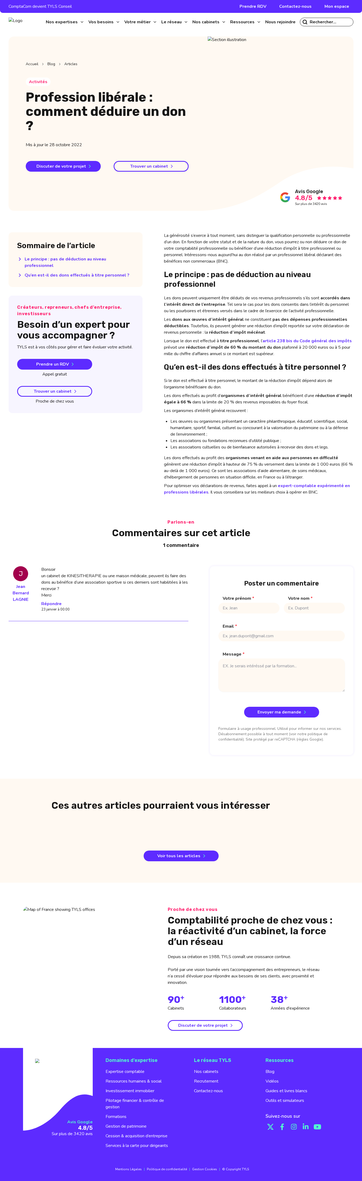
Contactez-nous (295, 6)
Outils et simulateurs (285, 1100)
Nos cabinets (206, 1072)
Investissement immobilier (130, 1091)
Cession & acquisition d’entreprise (136, 1136)
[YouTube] (317, 1127)
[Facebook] (282, 1127)
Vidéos (272, 1081)
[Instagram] (294, 1127)
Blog (51, 64)
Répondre (51, 604)
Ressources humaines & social (134, 1081)
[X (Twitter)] (270, 1127)
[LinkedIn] (306, 1127)
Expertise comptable (125, 1072)
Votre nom (300, 598)
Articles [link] (70, 64)
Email (230, 626)
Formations (116, 1117)
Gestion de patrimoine (126, 1126)
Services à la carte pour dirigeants (137, 1146)
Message (234, 654)
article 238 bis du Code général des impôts (307, 341)
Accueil (32, 64)
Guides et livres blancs (286, 1091)
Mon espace (336, 6)
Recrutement (206, 1081)
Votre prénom (238, 598)
